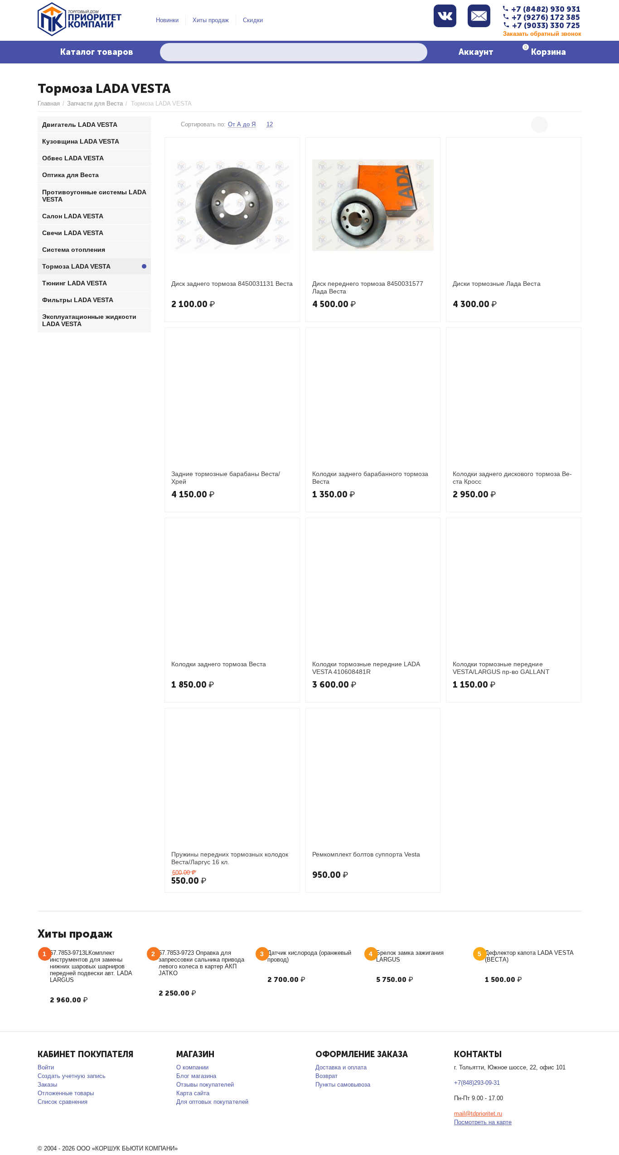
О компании (192, 1067)
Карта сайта (192, 1093)
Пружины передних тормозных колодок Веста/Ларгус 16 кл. (229, 858)
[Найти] (418, 52)
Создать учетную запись (72, 1076)
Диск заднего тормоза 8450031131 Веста (232, 283)
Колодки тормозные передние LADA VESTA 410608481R (366, 667)
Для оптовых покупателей (212, 1101)
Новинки (167, 20)
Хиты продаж (211, 20)
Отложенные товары (66, 1093)
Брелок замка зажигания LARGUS (410, 956)
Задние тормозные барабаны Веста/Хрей (225, 477)
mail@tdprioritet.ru (478, 1113)
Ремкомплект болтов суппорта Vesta (366, 854)
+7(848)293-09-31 (477, 1082)
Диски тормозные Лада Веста (496, 283)
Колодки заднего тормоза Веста (218, 664)
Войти (46, 1067)
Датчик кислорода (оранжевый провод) (309, 956)
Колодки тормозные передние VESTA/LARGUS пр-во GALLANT (501, 667)
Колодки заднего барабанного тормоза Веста (370, 477)
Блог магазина (196, 1076)
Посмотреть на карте (483, 1122)
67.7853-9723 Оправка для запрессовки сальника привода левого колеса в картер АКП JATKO (201, 963)
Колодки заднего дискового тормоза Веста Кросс (512, 477)
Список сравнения (62, 1101)
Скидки (252, 20)
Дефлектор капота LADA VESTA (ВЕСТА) (529, 956)
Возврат (326, 1076)
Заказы (47, 1084)
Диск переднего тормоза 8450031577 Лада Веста (367, 287)
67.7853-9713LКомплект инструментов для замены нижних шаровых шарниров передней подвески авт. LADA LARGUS (91, 966)
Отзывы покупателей (205, 1084)
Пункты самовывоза (342, 1084)
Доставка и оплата (341, 1067)
